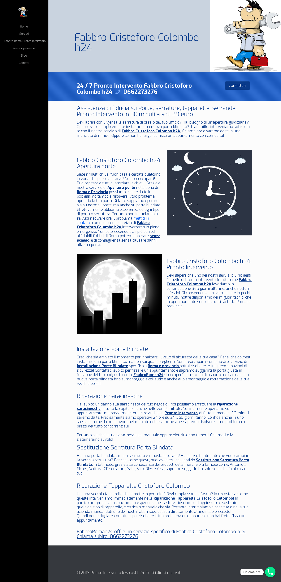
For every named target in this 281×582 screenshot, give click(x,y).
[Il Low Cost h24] (24, 11)
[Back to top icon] (248, 573)
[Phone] (270, 572)
